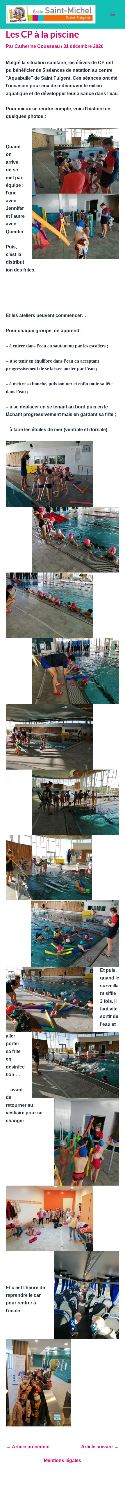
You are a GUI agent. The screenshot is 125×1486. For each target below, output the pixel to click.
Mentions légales (62, 1460)
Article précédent (28, 1447)
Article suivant (100, 1447)
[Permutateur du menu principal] (112, 14)
